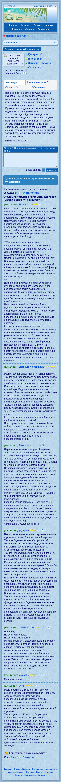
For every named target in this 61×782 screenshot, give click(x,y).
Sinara (22, 204)
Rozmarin (24, 445)
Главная (8, 769)
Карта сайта (30, 775)
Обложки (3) (11, 87)
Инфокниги (50, 769)
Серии (37, 25)
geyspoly (24, 530)
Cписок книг (11, 42)
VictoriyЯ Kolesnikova (31, 367)
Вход (49, 6)
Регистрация (39, 6)
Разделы (12, 6)
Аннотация (11, 82)
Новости (19, 775)
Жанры (12, 25)
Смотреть (28, 757)
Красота (11, 772)
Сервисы (43, 29)
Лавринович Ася (16, 35)
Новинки (48, 25)
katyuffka (24, 675)
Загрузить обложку (39, 63)
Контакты (41, 775)
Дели (22, 685)
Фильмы (30, 772)
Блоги (39, 772)
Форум (17, 769)
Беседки (26, 769)
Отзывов (33, 67)
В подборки (35, 58)
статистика (32, 192)
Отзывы (29, 29)
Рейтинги (17, 29)
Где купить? (35, 54)
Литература (37, 769)
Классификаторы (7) (38, 82)
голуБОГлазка (27, 627)
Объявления (39, 87)
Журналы (48, 772)
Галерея (20, 772)
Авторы (24, 25)
